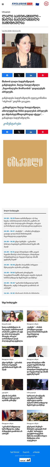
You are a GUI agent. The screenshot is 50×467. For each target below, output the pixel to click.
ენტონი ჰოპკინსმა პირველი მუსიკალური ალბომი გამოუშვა (21, 266)
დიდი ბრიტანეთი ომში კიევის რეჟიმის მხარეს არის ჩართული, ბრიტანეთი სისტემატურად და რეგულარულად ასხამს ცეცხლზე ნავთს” (21, 256)
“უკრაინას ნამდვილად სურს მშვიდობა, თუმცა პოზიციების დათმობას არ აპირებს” (21, 285)
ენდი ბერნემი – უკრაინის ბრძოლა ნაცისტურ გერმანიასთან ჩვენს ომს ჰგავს (21, 244)
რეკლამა (26, 452)
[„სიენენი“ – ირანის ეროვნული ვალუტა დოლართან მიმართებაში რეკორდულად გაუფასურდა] (37, 316)
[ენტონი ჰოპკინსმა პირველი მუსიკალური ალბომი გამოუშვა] (12, 384)
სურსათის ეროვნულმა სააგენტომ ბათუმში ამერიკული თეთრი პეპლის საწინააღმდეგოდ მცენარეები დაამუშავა (23, 275)
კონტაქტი (36, 452)
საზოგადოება (6, 12)
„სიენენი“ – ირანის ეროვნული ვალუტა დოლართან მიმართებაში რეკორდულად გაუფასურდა (22, 234)
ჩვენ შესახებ (14, 452)
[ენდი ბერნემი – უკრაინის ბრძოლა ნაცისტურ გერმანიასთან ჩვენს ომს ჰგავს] (12, 351)
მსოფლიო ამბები (32, 324)
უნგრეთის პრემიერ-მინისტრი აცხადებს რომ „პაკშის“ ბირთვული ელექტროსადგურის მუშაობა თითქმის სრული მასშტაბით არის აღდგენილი (37, 433)
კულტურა (5, 392)
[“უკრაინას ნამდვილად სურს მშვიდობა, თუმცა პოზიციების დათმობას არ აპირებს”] (12, 415)
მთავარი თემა (6, 324)
